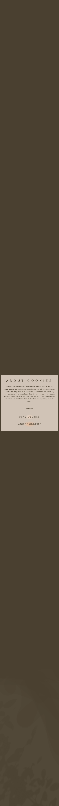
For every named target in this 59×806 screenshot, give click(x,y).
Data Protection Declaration (25, 399)
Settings (29, 408)
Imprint (29, 401)
